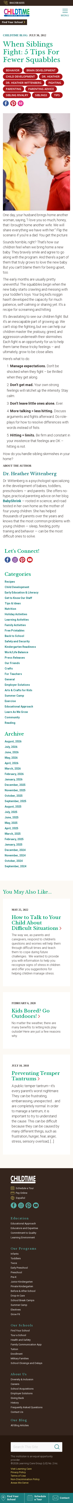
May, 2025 (11, 822)
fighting (54, 83)
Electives (16, 1309)
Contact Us (17, 1412)
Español (20, 1197)
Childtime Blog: (15, 35)
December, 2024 (15, 850)
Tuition (14, 1349)
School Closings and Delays (26, 1363)
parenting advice (41, 89)
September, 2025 (15, 801)
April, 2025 (11, 828)
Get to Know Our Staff (18, 597)
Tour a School (18, 1335)
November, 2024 (15, 855)
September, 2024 (15, 866)
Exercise (10, 701)
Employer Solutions (17, 684)
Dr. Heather (51, 76)
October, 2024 (14, 860)
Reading (10, 722)
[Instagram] (15, 560)
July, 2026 (11, 746)
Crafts (9, 668)
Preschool (16, 1272)
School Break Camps (22, 1300)
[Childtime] (15, 12)
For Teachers (13, 673)
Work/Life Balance (16, 652)
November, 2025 (15, 790)
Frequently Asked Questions (26, 1407)
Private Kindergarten (22, 1286)
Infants (14, 1253)
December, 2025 (15, 784)
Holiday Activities (16, 614)
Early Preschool (19, 1267)
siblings (41, 95)
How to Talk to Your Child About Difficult (36, 923)
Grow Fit (15, 1314)
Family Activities (15, 625)
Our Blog (19, 1420)
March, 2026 (13, 768)
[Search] (57, 1446)
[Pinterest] (13, 103)
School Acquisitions (22, 1388)
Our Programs (24, 1248)
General (10, 679)
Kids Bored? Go (31, 1013)
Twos (14, 1263)
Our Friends (12, 663)
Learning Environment (23, 1237)
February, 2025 (14, 839)
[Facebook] (6, 103)
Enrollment (17, 1353)
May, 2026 (11, 757)
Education (20, 1218)
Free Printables (15, 630)
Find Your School (12, 22)
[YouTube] (30, 560)
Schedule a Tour (25, 1188)
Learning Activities (17, 619)
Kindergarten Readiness (20, 646)
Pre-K (14, 1277)
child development (20, 76)
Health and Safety (21, 1339)
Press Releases (15, 657)
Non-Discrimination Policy (25, 1479)
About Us (19, 1374)
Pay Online (21, 1192)
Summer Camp (14, 695)
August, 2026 (13, 741)
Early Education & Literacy (21, 592)
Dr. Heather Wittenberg (23, 83)
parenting (13, 89)
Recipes (10, 581)
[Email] (21, 103)
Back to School (14, 635)
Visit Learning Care (21, 1468)
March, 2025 (13, 833)
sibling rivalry (17, 95)
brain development (40, 70)
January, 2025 (13, 844)
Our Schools (22, 1325)
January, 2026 (13, 779)
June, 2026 (11, 752)
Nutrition (10, 608)
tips (57, 95)
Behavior (12, 70)
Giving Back (17, 1398)
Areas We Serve (19, 1482)
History (15, 1402)
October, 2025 (14, 795)
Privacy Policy (18, 1472)
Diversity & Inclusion (22, 1379)
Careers (15, 1384)
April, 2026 (11, 763)
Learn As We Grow (16, 711)
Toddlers (16, 1258)
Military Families (20, 1358)
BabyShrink (12, 501)
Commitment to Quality (23, 1232)
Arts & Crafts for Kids (18, 690)
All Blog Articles (20, 1425)
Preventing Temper (36, 1075)
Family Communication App (26, 1344)
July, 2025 (11, 812)
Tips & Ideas (13, 603)
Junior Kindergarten (22, 1281)
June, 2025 (11, 817)
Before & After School (23, 1291)
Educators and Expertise (24, 1228)
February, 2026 (14, 774)
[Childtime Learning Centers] (23, 1179)
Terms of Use (18, 1475)
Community (12, 717)
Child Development (17, 587)
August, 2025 (13, 806)
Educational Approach (19, 706)
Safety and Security (17, 641)
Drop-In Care (18, 1295)
